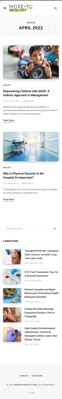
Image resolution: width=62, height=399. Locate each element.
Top (32, 393)
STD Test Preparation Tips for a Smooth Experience (41, 274)
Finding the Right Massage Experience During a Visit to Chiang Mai (40, 312)
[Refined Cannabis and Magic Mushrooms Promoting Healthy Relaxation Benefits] (14, 295)
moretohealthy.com (26, 385)
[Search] (55, 8)
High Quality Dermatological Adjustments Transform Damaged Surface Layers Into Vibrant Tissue (41, 334)
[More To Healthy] (21, 8)
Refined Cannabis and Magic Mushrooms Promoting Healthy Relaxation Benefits (42, 293)
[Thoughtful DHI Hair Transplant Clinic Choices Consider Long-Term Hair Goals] (14, 256)
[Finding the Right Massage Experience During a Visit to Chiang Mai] (14, 314)
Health (7, 85)
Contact (23, 376)
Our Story (37, 376)
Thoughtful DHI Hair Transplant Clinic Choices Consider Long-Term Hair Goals (42, 254)
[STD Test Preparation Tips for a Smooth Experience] (14, 276)
